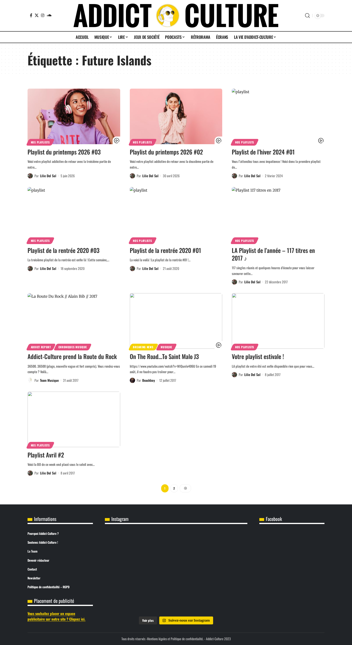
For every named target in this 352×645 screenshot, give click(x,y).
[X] (37, 15)
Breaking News (143, 347)
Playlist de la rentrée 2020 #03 (63, 250)
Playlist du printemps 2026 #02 (166, 151)
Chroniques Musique (72, 347)
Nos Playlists (40, 142)
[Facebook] (31, 15)
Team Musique (49, 380)
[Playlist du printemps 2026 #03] (74, 116)
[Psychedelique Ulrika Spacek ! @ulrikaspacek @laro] (128, 572)
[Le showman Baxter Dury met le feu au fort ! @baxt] (223, 599)
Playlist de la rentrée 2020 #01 (165, 250)
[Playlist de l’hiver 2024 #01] (278, 116)
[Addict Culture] (176, 16)
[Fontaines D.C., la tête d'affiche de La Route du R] (176, 545)
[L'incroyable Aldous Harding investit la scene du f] (176, 572)
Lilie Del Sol (48, 175)
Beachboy (148, 380)
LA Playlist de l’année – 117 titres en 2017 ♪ (273, 254)
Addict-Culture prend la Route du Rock (72, 356)
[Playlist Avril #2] (74, 419)
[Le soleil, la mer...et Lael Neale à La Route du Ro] (128, 599)
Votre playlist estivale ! (258, 356)
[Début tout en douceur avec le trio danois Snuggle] (223, 572)
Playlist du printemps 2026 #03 (64, 151)
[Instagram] (42, 15)
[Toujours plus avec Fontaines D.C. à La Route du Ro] (128, 545)
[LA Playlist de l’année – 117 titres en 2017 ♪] (278, 215)
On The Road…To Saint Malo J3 (164, 356)
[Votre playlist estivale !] (278, 321)
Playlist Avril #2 (46, 454)
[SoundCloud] (49, 15)
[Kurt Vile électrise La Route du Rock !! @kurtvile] (223, 545)
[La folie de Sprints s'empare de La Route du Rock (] (176, 599)
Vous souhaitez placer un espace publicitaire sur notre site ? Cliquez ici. (56, 616)
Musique (166, 347)
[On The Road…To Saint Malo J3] (176, 321)
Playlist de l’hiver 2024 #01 (263, 151)
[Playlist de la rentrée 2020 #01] (176, 215)
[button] (307, 15)
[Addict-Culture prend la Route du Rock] (74, 321)
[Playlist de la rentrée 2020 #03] (74, 215)
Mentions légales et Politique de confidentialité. (175, 638)
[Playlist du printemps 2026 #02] (176, 116)
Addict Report (41, 347)
